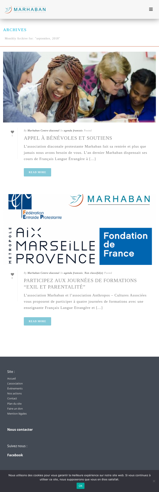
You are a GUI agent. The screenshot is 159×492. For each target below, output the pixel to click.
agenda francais (73, 130)
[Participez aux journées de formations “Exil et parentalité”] (79, 229)
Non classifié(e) (93, 273)
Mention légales (17, 413)
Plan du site (14, 403)
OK (81, 485)
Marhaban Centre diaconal (43, 130)
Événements (15, 388)
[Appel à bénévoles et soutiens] (79, 87)
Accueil (11, 378)
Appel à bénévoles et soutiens (68, 138)
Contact (12, 398)
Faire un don (15, 408)
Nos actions (14, 393)
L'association (15, 383)
